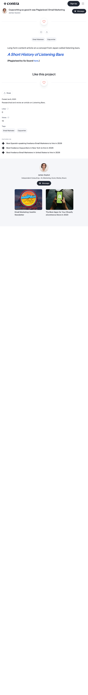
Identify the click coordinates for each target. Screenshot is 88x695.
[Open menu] (83, 3)
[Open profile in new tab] (4, 11)
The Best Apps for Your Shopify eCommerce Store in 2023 (59, 213)
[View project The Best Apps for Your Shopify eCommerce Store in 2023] (59, 199)
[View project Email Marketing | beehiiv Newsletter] (28, 199)
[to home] (11, 3)
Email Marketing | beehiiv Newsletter (25, 213)
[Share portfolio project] (47, 32)
